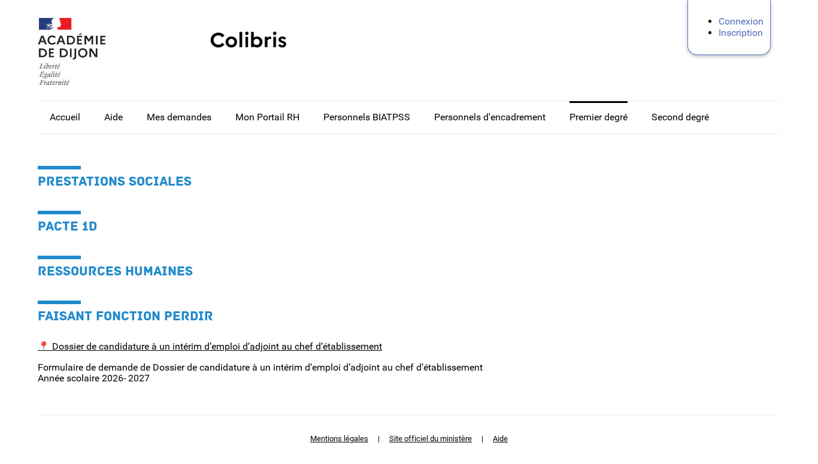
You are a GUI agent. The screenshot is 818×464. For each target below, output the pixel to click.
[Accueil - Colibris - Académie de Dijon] (97, 51)
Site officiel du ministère (430, 438)
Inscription (741, 32)
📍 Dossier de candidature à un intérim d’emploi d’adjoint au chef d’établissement (210, 346)
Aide (500, 438)
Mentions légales (339, 438)
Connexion (741, 21)
